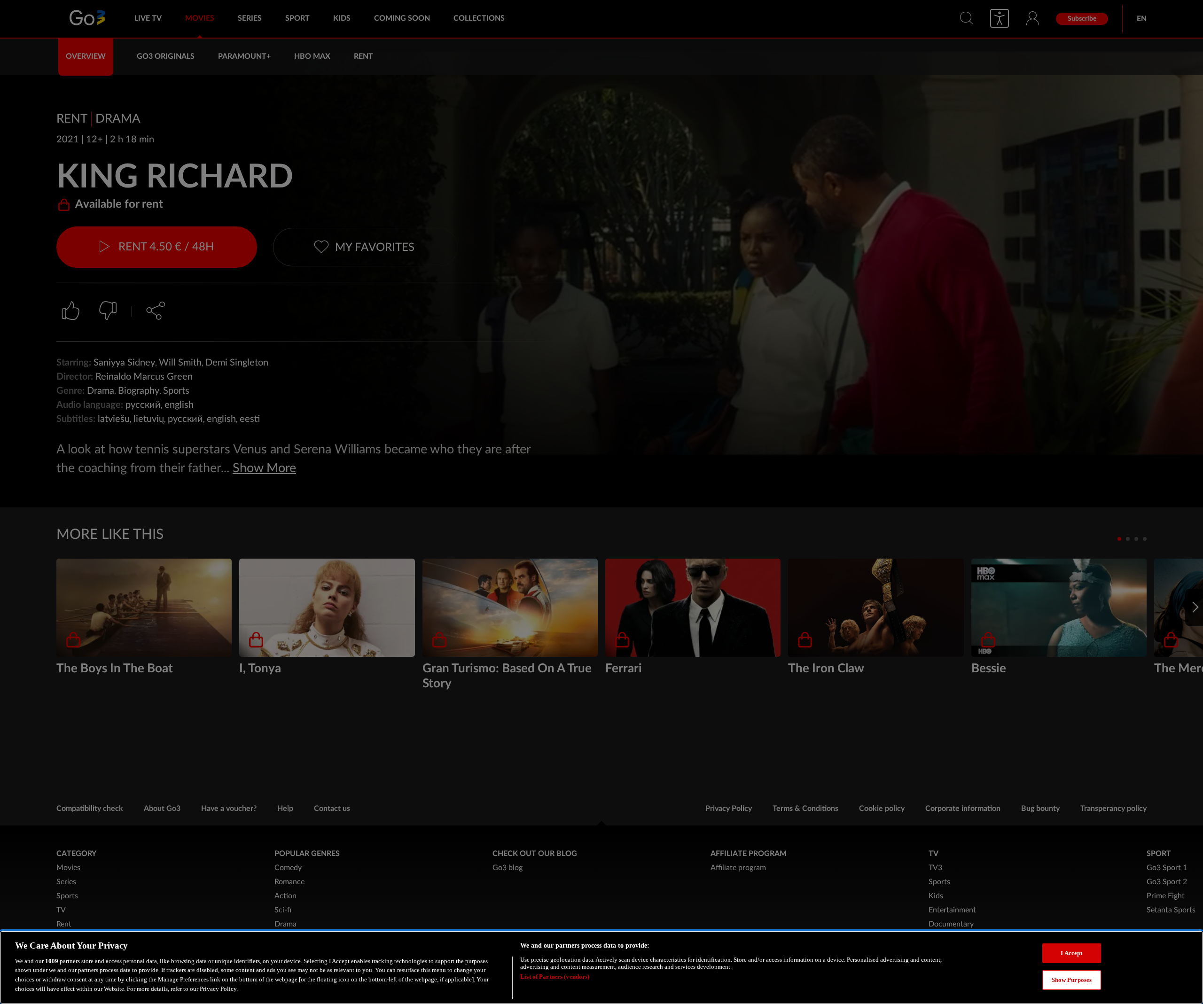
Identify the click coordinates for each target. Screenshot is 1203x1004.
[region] (601, 967)
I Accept (1071, 953)
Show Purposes (1072, 979)
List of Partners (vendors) (554, 977)
